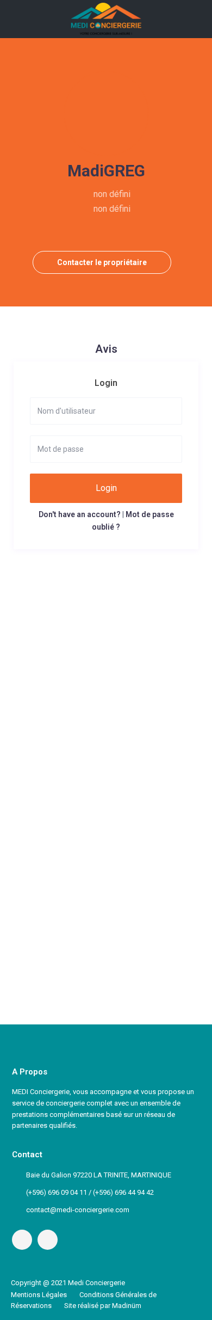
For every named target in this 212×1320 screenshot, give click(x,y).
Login (106, 488)
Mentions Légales (39, 1295)
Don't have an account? (80, 514)
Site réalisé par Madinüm (102, 1305)
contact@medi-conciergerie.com (77, 1210)
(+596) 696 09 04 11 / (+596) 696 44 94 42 (90, 1192)
